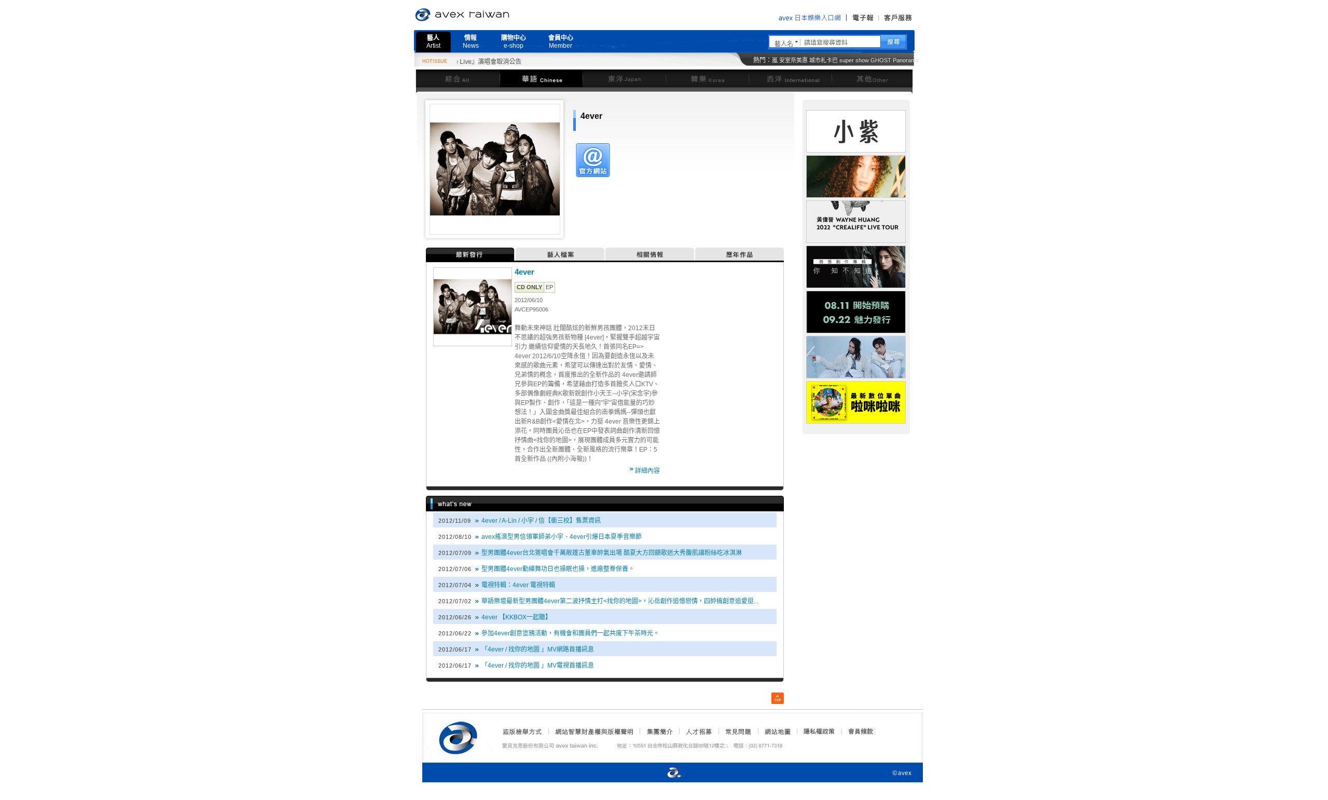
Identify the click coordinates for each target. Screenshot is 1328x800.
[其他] (872, 78)
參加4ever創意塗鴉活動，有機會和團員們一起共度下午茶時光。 (570, 633)
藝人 (433, 41)
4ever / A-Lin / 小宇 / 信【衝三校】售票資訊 (541, 520)
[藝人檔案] (560, 254)
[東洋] (624, 78)
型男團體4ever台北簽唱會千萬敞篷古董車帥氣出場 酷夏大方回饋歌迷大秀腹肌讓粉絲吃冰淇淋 (611, 553)
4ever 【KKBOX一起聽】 (516, 617)
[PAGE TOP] (777, 698)
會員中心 (560, 41)
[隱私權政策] (816, 731)
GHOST (880, 60)
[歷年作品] (739, 254)
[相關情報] (650, 254)
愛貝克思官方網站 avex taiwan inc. (491, 15)
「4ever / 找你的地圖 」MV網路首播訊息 (537, 649)
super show (854, 60)
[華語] (541, 78)
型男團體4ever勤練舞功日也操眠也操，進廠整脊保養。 (557, 569)
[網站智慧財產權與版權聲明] (593, 731)
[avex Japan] (663, 773)
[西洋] (790, 78)
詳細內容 (647, 470)
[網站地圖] (777, 731)
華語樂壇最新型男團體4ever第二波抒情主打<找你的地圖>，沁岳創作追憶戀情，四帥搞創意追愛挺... (619, 601)
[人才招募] (699, 731)
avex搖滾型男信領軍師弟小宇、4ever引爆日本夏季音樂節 (561, 536)
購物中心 (513, 41)
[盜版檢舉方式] (522, 731)
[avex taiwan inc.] (461, 736)
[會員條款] (861, 731)
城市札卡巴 (823, 60)
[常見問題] (738, 731)
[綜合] (458, 78)
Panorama (906, 60)
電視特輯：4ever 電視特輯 (518, 585)
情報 (471, 41)
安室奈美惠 (793, 60)
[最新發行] (471, 254)
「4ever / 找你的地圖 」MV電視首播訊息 (537, 665)
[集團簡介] (659, 731)
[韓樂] (707, 78)
